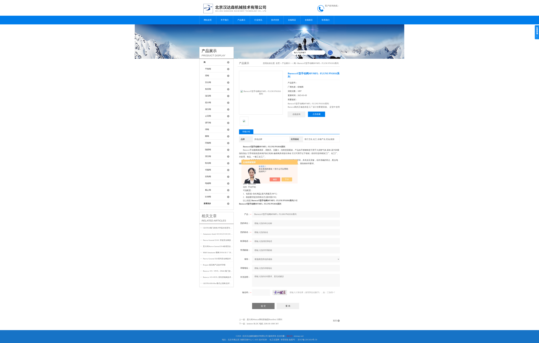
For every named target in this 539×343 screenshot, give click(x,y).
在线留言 (309, 20)
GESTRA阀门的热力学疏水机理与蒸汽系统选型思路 (218, 228)
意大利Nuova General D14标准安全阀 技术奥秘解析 (218, 246)
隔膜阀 (208, 150)
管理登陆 (284, 340)
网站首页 (208, 20)
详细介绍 (246, 132)
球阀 (207, 129)
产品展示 (241, 20)
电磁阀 (208, 183)
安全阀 (208, 82)
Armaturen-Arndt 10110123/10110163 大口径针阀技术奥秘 (218, 234)
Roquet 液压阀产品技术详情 (214, 265)
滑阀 (207, 76)
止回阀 (208, 116)
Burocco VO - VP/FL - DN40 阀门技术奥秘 (218, 271)
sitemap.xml (298, 336)
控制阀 (208, 176)
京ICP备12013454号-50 (307, 340)
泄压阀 (208, 156)
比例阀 (208, 197)
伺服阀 (208, 170)
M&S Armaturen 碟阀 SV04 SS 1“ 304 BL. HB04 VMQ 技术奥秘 (218, 252)
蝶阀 (207, 136)
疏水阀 (208, 102)
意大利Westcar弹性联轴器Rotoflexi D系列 (264, 319)
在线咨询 (296, 114)
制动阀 (208, 163)
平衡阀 (208, 69)
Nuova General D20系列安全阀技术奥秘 (218, 259)
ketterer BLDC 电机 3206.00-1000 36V (263, 324)
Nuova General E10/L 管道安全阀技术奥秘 (218, 240)
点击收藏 (316, 114)
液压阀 (208, 109)
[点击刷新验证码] (280, 292)
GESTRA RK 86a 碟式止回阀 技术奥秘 (218, 283)
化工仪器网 (274, 340)
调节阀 (208, 123)
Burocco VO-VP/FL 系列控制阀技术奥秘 (218, 277)
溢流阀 (208, 96)
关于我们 (225, 20)
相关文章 (209, 216)
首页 (278, 63)
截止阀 (208, 190)
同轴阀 (208, 143)
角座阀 (208, 89)
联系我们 (326, 20)
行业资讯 (258, 20)
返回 (335, 321)
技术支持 (275, 20)
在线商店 (292, 20)
